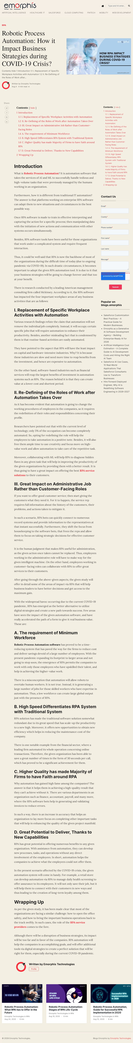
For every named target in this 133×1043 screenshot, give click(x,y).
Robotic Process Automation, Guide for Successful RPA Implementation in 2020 (110, 1009)
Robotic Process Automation (41, 173)
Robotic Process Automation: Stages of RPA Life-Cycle (66, 1008)
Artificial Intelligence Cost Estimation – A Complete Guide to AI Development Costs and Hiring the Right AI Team (117, 352)
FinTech (91, 13)
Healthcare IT (37, 13)
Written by (26, 84)
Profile (33, 969)
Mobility (103, 13)
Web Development (121, 13)
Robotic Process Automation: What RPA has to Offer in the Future (21, 1009)
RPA (4, 25)
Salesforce (55, 13)
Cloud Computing (74, 13)
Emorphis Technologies (14, 1016)
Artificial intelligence (14, 13)
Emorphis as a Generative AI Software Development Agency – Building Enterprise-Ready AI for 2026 (116, 335)
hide (33, 108)
